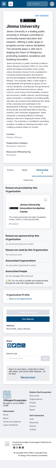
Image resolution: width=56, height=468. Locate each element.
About (5, 418)
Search (33, 426)
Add (45, 358)
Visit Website (28, 319)
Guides (33, 429)
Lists (32, 419)
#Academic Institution (16, 146)
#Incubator (11, 155)
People (33, 403)
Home (5, 415)
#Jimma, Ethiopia (14, 137)
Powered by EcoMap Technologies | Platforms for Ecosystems (32, 443)
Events (33, 406)
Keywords (34, 422)
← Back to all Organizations (19, 299)
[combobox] (37, 4)
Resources (34, 396)
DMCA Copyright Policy (38, 453)
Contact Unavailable (28, 312)
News (32, 410)
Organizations (36, 399)
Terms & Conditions (12, 422)
